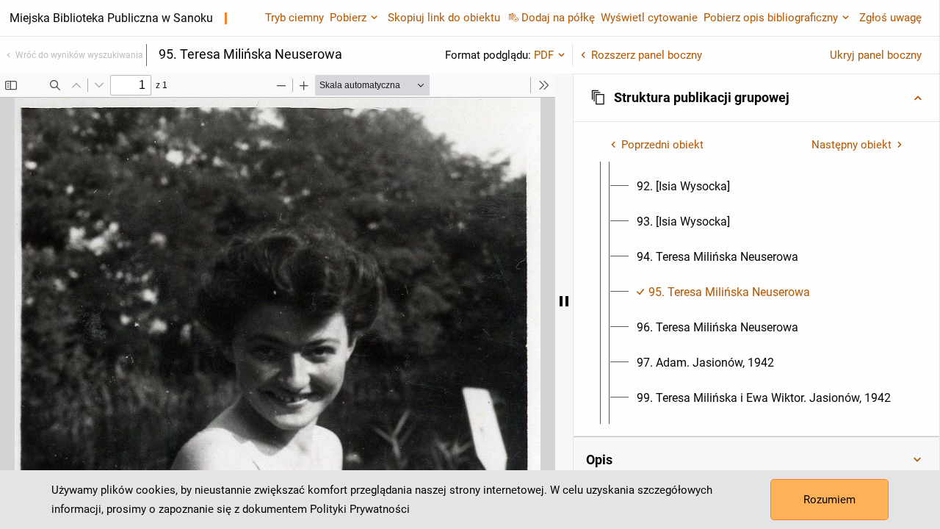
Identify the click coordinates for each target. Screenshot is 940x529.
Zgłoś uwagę (890, 17)
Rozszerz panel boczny (646, 55)
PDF (544, 55)
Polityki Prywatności (360, 509)
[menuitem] (683, 186)
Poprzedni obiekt (662, 144)
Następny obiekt (851, 144)
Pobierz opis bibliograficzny (771, 17)
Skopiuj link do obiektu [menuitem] (444, 17)
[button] (756, 97)
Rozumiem (829, 499)
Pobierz (348, 17)
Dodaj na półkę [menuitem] (558, 17)
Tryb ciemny (294, 17)
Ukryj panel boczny (876, 55)
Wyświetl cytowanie (649, 17)
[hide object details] (564, 301)
